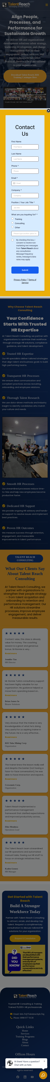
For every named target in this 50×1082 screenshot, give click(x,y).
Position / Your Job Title (23, 202)
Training (18, 219)
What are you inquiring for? (24, 214)
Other (17, 227)
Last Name (16, 153)
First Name (16, 141)
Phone (15, 166)
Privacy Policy (20, 279)
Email (14, 178)
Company (16, 190)
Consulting (20, 223)
